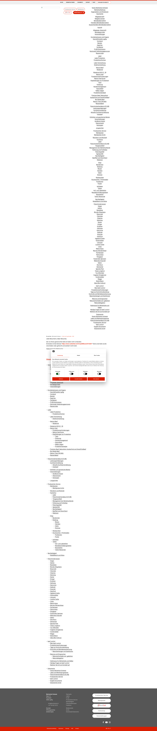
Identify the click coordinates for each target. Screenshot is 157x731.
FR (108, 728)
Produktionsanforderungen (99, 76)
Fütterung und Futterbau (99, 150)
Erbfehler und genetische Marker (100, 117)
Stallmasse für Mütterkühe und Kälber (61, 661)
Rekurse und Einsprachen (100, 299)
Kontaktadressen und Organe (100, 37)
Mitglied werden (100, 18)
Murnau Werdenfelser (99, 250)
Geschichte (99, 14)
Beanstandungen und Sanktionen (100, 296)
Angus (100, 206)
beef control (100, 286)
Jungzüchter (100, 128)
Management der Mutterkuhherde (99, 148)
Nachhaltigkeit (99, 156)
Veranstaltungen (70, 2)
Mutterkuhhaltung (99, 10)
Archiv (67, 710)
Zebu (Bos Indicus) (99, 283)
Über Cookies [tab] (97, 355)
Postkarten (99, 181)
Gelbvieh (99, 232)
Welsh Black (100, 281)
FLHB (67, 698)
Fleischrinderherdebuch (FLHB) (99, 143)
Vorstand (100, 41)
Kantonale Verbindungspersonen (100, 51)
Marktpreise (81, 9)
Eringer (100, 224)
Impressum (60, 728)
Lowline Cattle (99, 244)
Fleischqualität (99, 152)
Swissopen (100, 125)
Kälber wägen (100, 90)
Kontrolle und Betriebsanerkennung (100, 294)
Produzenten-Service (71, 699)
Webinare (100, 160)
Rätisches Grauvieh (100, 261)
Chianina (99, 218)
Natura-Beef (100, 67)
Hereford (100, 236)
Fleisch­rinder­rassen (100, 204)
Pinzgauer (100, 257)
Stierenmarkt (100, 123)
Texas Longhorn (100, 271)
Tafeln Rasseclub (100, 196)
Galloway (100, 228)
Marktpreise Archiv (100, 135)
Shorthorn (100, 265)
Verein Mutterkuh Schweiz (100, 8)
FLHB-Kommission (99, 49)
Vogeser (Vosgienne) (99, 275)
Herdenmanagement (99, 86)
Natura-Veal (99, 74)
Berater (100, 43)
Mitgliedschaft (99, 16)
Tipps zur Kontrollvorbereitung (100, 292)
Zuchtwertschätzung (99, 110)
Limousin (100, 242)
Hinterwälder (100, 240)
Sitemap (67, 728)
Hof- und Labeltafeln (99, 190)
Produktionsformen (100, 60)
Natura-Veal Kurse (99, 78)
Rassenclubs (100, 53)
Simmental (100, 267)
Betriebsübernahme (100, 20)
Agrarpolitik (99, 154)
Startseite (69, 694)
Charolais (100, 216)
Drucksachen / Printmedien (100, 179)
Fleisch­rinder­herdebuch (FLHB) (99, 106)
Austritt (100, 27)
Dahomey (100, 220)
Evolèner (99, 226)
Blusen (100, 169)
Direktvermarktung (100, 65)
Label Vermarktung (100, 63)
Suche (61, 2)
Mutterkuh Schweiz (56, 336)
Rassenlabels (100, 103)
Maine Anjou (100, 248)
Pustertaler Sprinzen (100, 259)
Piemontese (99, 255)
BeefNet (68, 12)
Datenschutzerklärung (51, 728)
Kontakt (88, 2)
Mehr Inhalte (78, 12)
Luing (99, 246)
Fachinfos (100, 139)
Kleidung (99, 166)
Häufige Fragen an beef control (99, 309)
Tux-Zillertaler (99, 273)
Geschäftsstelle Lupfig (100, 39)
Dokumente (80, 2)
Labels (68, 696)
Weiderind (100, 69)
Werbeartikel (100, 177)
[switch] (71, 374)
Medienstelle (69, 708)
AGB (72, 728)
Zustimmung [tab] (60, 355)
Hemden (99, 171)
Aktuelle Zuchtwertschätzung (100, 112)
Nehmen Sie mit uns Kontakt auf (100, 311)
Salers (100, 263)
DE (106, 728)
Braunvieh (100, 214)
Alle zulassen (96, 378)
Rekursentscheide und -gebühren (100, 301)
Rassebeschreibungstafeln (100, 192)
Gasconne (100, 230)
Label (99, 56)
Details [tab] (78, 355)
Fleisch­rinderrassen (71, 703)
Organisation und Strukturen (99, 12)
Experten (100, 45)
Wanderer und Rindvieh (100, 137)
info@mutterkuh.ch (53, 703)
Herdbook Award (100, 121)
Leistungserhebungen (99, 108)
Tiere (99, 82)
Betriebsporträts (100, 32)
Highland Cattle (100, 238)
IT (110, 728)
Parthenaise (99, 252)
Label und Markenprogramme (100, 318)
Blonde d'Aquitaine (99, 212)
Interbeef (100, 114)
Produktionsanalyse (100, 92)
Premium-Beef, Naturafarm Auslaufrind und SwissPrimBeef (68, 449)
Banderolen (99, 164)
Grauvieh (99, 234)
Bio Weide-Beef (100, 99)
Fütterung (100, 84)
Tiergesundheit (99, 146)
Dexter (100, 222)
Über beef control (100, 288)
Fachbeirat (100, 47)
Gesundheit (99, 88)
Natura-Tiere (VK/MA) (99, 101)
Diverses (99, 175)
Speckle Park (100, 269)
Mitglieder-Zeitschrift (99, 30)
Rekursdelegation (99, 303)
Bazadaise (100, 210)
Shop (94, 2)
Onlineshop (101, 711)
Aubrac (100, 208)
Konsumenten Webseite (103, 2)
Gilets (100, 173)
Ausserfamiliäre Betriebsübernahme (100, 25)
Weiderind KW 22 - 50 (99, 72)
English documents (100, 326)
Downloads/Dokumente (72, 712)
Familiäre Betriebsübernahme (100, 23)
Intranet (77, 728)
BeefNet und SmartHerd (99, 158)
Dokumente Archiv (99, 328)
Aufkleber (100, 186)
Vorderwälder (100, 277)
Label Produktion (100, 58)
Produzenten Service (70, 9)
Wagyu (100, 279)
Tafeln (100, 188)
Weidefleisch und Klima (100, 201)
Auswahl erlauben (78, 378)
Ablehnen (61, 378)
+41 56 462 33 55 (53, 705)
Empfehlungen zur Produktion (100, 80)
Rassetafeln (99, 194)
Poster (100, 183)
